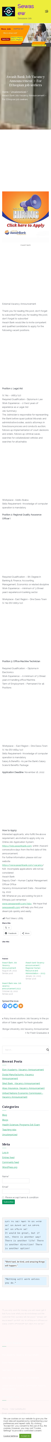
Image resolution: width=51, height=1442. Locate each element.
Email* (5, 1187)
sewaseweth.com (11, 907)
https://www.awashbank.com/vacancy (22, 865)
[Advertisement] (25, 165)
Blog (4, 1115)
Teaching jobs (9, 1129)
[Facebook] (4, 1006)
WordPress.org (9, 1167)
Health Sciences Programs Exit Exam (21, 1124)
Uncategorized (9, 1134)
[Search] (46, 1049)
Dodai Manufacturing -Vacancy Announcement (18, 1076)
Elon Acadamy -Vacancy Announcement (23, 1069)
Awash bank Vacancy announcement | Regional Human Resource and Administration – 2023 (35, 968)
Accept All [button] (25, 1436)
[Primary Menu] (46, 11)
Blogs (5, 1120)
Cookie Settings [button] (10, 1436)
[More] (20, 1006)
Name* (5, 1176)
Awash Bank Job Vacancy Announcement (9, 965)
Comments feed (10, 1162)
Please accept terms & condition (21, 1197)
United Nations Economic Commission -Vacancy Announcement (22, 1095)
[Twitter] (10, 1006)
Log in (5, 1152)
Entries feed (8, 1157)
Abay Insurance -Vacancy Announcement (23, 1088)
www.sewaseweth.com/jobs (17, 903)
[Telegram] (15, 1006)
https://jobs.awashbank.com (17, 846)
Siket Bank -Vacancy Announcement (21, 1083)
